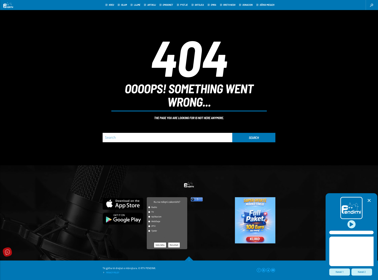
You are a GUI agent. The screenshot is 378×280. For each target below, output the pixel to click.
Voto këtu (160, 245)
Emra (213, 4)
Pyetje (184, 4)
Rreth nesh (229, 4)
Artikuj (151, 4)
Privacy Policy (112, 272)
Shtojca (199, 4)
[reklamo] (255, 242)
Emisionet (168, 4)
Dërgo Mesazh (267, 4)
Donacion (247, 4)
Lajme (137, 4)
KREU (111, 4)
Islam (124, 4)
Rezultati (174, 245)
